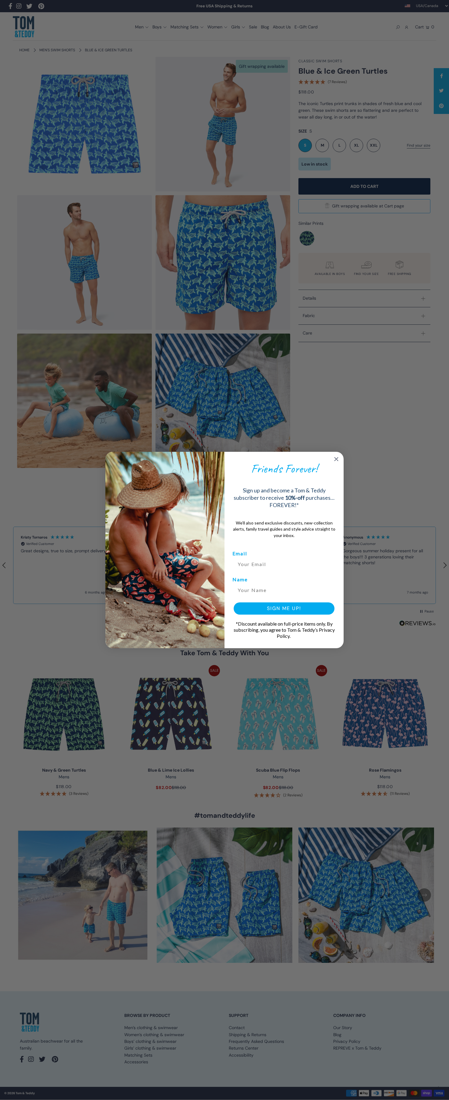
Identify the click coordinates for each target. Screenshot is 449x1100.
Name (240, 579)
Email (239, 553)
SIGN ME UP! (284, 608)
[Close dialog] (336, 459)
